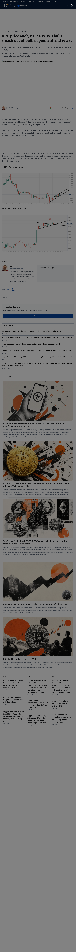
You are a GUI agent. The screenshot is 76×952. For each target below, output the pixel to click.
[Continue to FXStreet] (72, 4)
